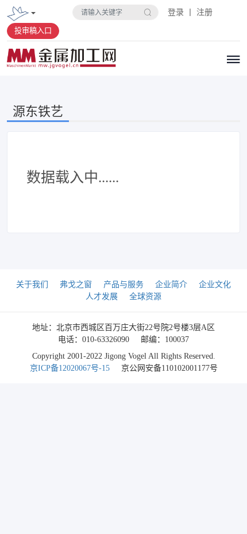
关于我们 (32, 284)
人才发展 (102, 296)
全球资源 (145, 296)
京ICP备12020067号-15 (70, 368)
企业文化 (215, 284)
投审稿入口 (33, 30)
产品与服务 (123, 284)
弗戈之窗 (76, 284)
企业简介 (171, 284)
